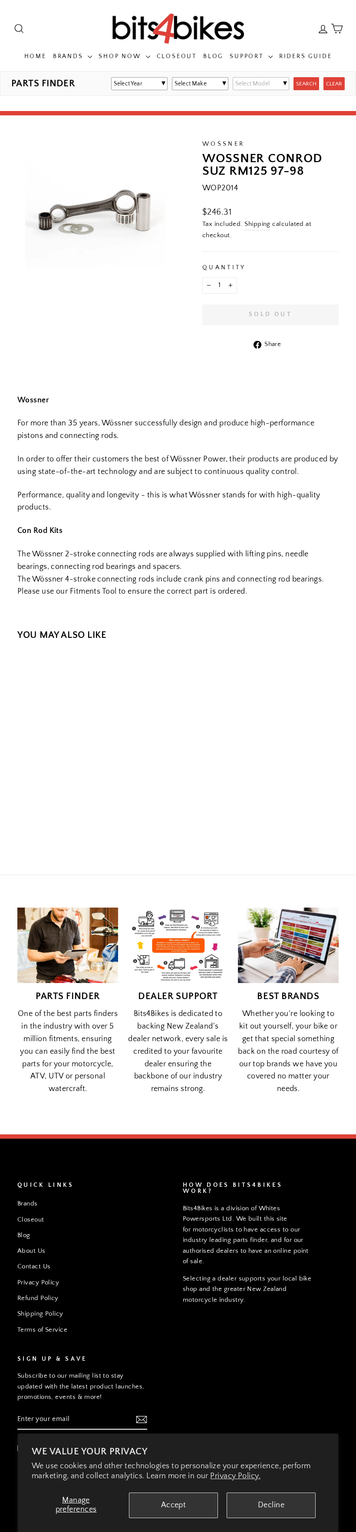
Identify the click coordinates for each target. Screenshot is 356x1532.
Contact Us (34, 1266)
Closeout (177, 56)
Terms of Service (42, 1329)
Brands (69, 56)
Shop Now (121, 56)
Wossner (223, 143)
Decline (271, 1505)
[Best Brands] (288, 945)
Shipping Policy (40, 1313)
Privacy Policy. (235, 1476)
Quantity (224, 267)
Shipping (257, 224)
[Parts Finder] (67, 945)
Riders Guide (305, 56)
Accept (173, 1505)
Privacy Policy (38, 1282)
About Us (31, 1250)
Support (248, 56)
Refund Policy (38, 1298)
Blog (213, 56)
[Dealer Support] (178, 945)
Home (35, 56)
